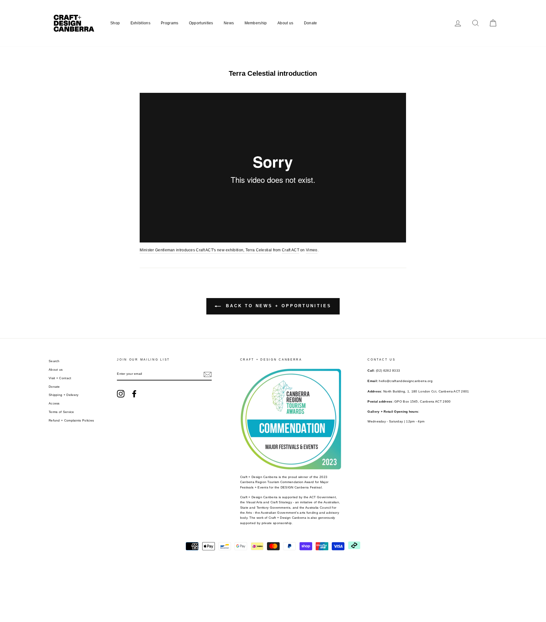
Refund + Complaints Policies (71, 420)
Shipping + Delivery (64, 395)
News (229, 23)
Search (54, 361)
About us (285, 23)
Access (54, 403)
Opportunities (201, 23)
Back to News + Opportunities (277, 305)
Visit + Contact (60, 378)
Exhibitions (140, 23)
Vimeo (312, 250)
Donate (310, 23)
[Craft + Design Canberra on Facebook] (134, 394)
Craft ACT (290, 250)
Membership (256, 23)
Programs (169, 23)
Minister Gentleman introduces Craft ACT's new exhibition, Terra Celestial (206, 250)
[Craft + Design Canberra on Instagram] (120, 394)
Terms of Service (61, 412)
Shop (115, 23)
